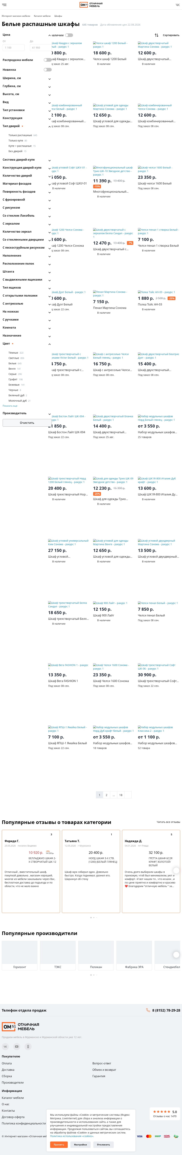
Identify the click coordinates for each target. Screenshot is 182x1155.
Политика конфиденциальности (24, 1123)
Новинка (9, 69)
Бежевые (17, 384)
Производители (13, 1082)
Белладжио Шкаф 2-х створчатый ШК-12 (42, 859)
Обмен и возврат (104, 1070)
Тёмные (16, 352)
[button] (176, 870)
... (114, 795)
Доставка (8, 1070)
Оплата (7, 1063)
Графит (16, 379)
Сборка (7, 1076)
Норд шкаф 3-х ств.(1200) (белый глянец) (103, 859)
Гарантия (98, 1076)
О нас (5, 1104)
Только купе (18, 140)
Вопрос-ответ (101, 1063)
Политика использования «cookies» (71, 1136)
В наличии (56, 35)
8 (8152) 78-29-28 (166, 1010)
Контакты (8, 1111)
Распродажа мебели (18, 60)
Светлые (16, 358)
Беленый (18, 395)
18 (120, 795)
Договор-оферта (13, 1117)
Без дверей (17, 151)
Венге (15, 368)
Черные (15, 390)
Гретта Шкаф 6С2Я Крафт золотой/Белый (160, 861)
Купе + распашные (22, 145)
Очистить (27, 423)
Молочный (20, 400)
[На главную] (91, 5)
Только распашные (23, 135)
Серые (15, 374)
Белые (15, 363)
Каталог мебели (13, 1098)
